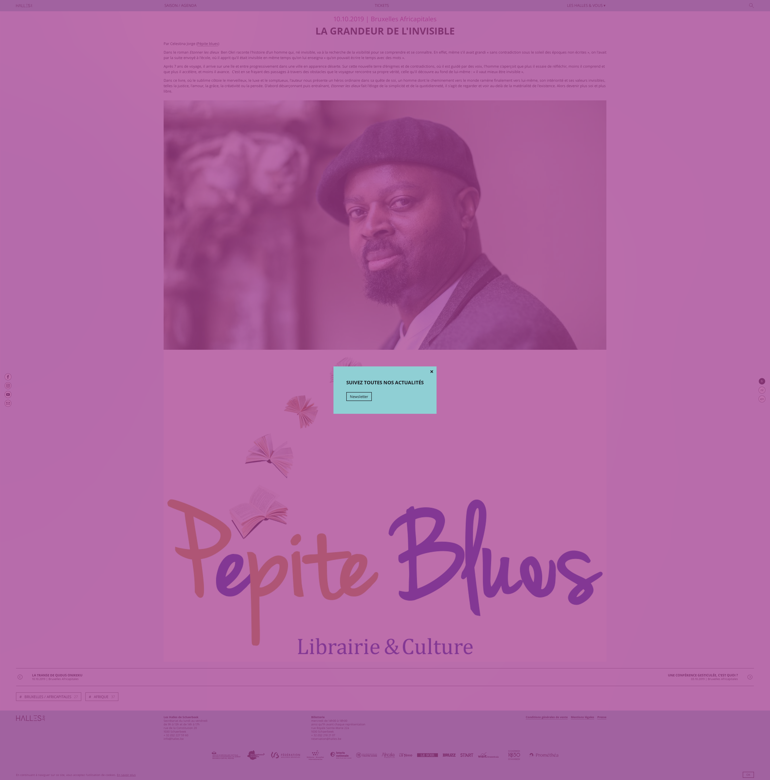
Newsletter (359, 396)
